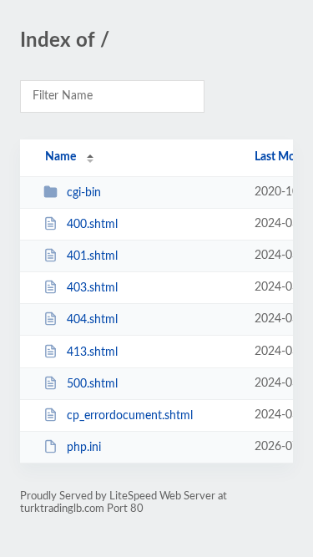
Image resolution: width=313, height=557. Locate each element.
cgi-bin (84, 193)
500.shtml (92, 384)
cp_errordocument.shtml (130, 416)
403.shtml (92, 288)
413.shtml (92, 352)
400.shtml (92, 224)
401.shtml (92, 256)
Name (60, 157)
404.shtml (92, 320)
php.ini (84, 447)
